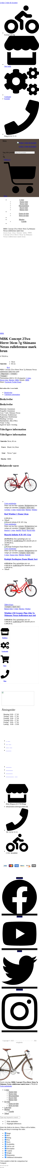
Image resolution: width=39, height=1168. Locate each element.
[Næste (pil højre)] (3, 1167)
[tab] (21, 393)
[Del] (5, 1165)
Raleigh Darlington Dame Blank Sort (20, 559)
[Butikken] (5, 634)
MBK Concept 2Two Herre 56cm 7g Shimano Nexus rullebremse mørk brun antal (18, 370)
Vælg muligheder (10, 503)
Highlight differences (13, 1124)
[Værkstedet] (5, 648)
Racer (24, 530)
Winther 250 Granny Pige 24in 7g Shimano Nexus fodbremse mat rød (20, 614)
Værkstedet (5, 651)
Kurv (4, 666)
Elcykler (7, 1102)
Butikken (4, 638)
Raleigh (27, 555)
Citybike (7, 510)
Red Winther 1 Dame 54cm (16, 514)
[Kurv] (5, 662)
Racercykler (31, 530)
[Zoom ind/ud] (1, 1165)
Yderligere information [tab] (13, 429)
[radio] (13, 362)
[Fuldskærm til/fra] (3, 1165)
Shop (14, 233)
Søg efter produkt (9, 152)
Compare (13, 374)
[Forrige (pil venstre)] (1, 1167)
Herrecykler (4, 380)
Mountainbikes (14, 1096)
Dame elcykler (14, 1104)
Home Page (7, 233)
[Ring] (5, 677)
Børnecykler (8, 609)
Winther (34, 510)
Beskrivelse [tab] (6, 399)
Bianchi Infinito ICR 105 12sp (17, 535)
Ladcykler (7, 1107)
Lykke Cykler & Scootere (9, 3)
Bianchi (7, 530)
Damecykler (20, 510)
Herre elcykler (13, 1106)
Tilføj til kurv (5, 374)
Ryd (8, 367)
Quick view (30, 507)
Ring (5, 681)
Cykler (28, 378)
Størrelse (3, 364)
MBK (25, 233)
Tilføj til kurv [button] (8, 604)
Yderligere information (12, 394)
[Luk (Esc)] (7, 1165)
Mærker (19, 233)
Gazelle (11, 1111)
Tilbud (6, 1113)
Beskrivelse (8, 392)
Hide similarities (12, 1121)
